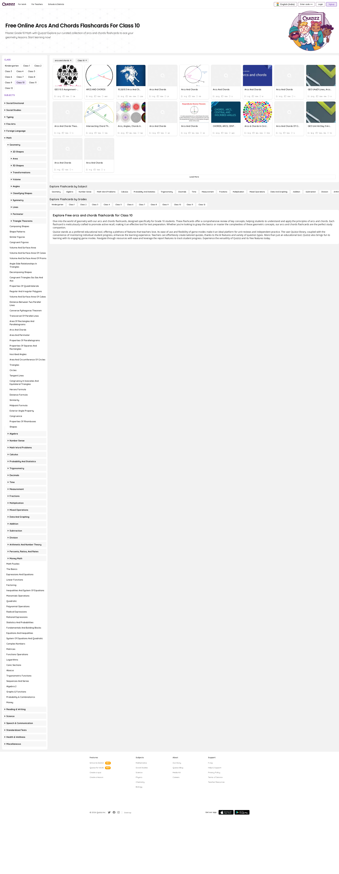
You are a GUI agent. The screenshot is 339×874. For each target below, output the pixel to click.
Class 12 (9, 88)
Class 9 (8, 82)
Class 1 (26, 65)
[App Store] (226, 812)
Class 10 (21, 82)
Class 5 (31, 71)
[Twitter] (109, 812)
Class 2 (37, 65)
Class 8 (31, 77)
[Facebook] (114, 812)
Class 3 (8, 71)
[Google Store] (242, 812)
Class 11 (32, 82)
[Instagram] (118, 812)
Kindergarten (12, 65)
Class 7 (20, 77)
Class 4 (19, 71)
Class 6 (8, 77)
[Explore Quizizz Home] (8, 4)
